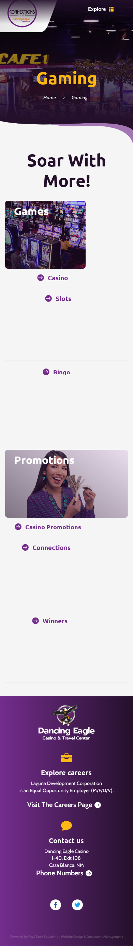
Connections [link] (51, 547)
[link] (22, 26)
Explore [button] (97, 9)
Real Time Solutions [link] (43, 936)
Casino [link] (58, 277)
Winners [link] (55, 621)
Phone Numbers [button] (59, 873)
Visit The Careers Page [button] (59, 805)
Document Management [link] (105, 936)
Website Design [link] (72, 936)
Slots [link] (63, 298)
